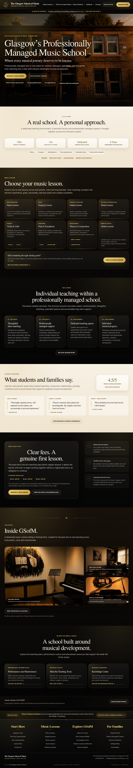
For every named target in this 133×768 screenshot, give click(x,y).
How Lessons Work (18, 740)
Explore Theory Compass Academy (110, 715)
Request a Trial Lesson (15, 76)
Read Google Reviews (112, 387)
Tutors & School (79, 4)
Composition (75, 244)
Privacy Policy (115, 764)
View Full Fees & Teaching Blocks (46, 492)
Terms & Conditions (115, 740)
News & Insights (82, 747)
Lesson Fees (18, 744)
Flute (41, 244)
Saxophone (51, 244)
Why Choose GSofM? (83, 736)
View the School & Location (17, 611)
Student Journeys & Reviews (82, 744)
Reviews (44, 158)
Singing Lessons (50, 736)
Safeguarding (68, 158)
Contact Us (18, 747)
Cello (19, 244)
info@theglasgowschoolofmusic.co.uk (117, 758)
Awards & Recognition (84, 158)
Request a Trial (123, 4)
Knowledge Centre (82, 740)
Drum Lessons (50, 744)
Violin (10, 244)
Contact (98, 4)
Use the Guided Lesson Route (19, 265)
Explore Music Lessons (38, 76)
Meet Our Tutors (55, 158)
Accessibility (115, 747)
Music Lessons (48, 4)
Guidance (90, 4)
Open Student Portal (119, 701)
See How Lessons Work (66, 352)
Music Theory (76, 239)
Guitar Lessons (50, 740)
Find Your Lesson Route (63, 4)
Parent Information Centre (115, 736)
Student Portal (108, 4)
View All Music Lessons (114, 260)
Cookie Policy (124, 764)
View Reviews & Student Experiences (66, 421)
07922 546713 (99, 758)
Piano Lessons (50, 733)
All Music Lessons (50, 747)
